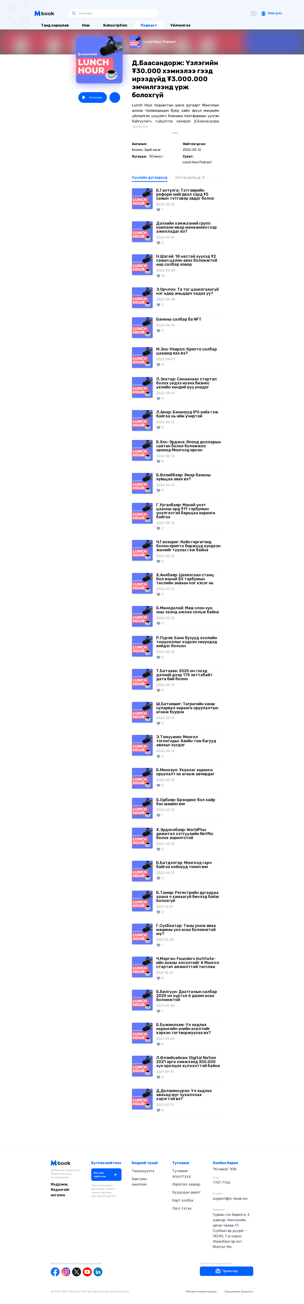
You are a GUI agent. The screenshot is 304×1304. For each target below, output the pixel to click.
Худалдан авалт (186, 1192)
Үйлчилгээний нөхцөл (201, 1291)
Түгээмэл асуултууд (181, 1173)
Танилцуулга (143, 1171)
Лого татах (182, 1208)
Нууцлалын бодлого (239, 1291)
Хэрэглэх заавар (186, 1184)
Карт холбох (183, 1200)
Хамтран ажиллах (139, 1181)
